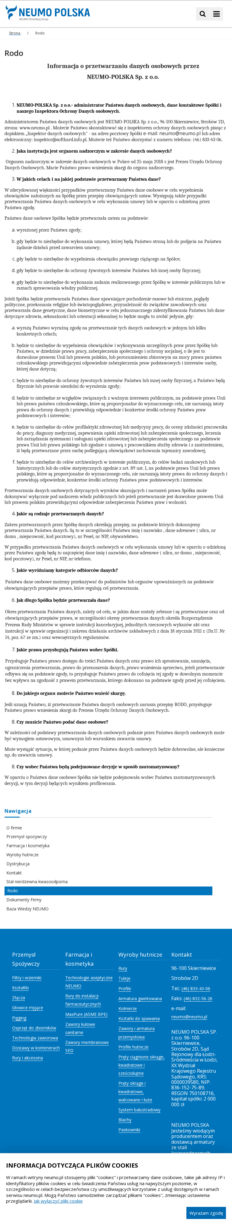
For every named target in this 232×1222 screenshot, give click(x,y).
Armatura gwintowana (140, 998)
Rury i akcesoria (27, 1058)
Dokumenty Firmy (23, 900)
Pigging (19, 1018)
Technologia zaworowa (35, 1038)
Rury (122, 968)
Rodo (12, 890)
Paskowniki (129, 1130)
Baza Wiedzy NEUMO (27, 909)
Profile (124, 988)
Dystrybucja (18, 864)
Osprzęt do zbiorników (34, 1028)
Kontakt (14, 873)
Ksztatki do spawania (139, 1018)
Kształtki (20, 987)
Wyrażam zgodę (206, 1213)
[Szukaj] (202, 14)
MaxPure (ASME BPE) (86, 1014)
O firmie (14, 828)
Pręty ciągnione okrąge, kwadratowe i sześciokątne (141, 1065)
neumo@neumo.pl (189, 1016)
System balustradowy (139, 1110)
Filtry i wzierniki (26, 978)
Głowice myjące (27, 1007)
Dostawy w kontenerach (36, 1048)
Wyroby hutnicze (22, 854)
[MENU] (216, 14)
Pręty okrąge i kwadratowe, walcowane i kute (135, 1091)
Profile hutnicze (133, 1047)
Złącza (18, 997)
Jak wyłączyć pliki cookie (58, 1201)
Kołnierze (127, 1008)
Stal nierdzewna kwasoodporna (37, 881)
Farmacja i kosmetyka (28, 845)
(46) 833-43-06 (196, 988)
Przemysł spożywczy (26, 836)
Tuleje (124, 978)
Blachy (124, 1120)
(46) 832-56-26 (198, 998)
